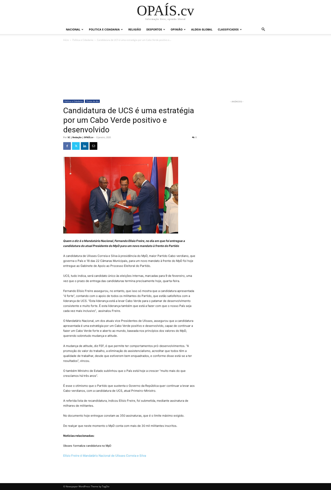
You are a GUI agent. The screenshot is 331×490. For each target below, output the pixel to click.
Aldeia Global (201, 29)
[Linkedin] (84, 146)
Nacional (73, 29)
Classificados (228, 29)
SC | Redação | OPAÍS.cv (80, 137)
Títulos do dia (92, 101)
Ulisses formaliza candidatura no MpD (87, 445)
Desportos (154, 29)
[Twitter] (76, 146)
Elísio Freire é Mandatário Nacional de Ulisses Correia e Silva (104, 455)
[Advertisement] (165, 71)
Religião (134, 29)
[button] (263, 30)
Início (66, 40)
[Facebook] (67, 146)
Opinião (177, 29)
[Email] (93, 146)
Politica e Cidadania (104, 29)
